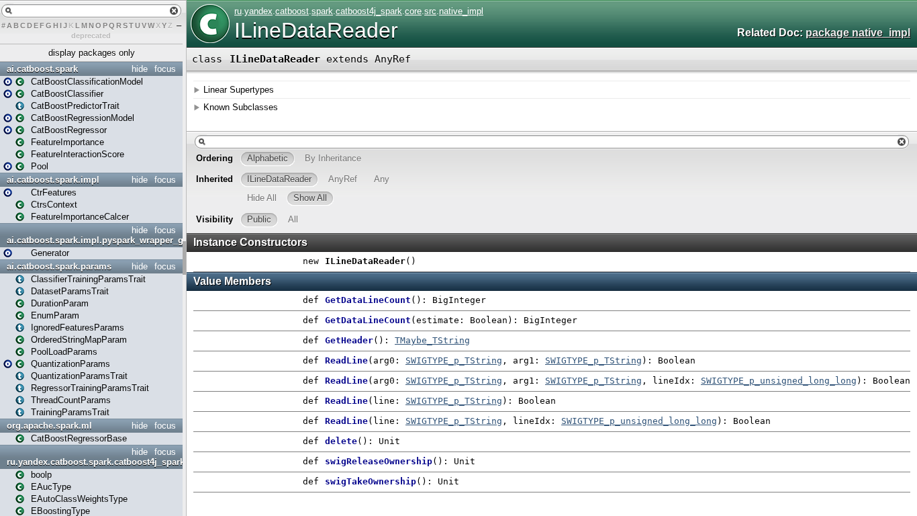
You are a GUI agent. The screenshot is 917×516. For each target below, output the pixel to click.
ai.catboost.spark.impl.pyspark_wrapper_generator (93, 240)
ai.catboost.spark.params (59, 266)
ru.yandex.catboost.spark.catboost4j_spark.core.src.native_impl (93, 462)
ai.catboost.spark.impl (53, 180)
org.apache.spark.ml (49, 426)
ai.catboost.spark (42, 69)
